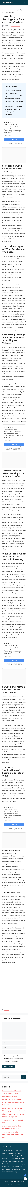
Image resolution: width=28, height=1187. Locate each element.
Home (3, 10)
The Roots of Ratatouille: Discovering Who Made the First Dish (12, 1134)
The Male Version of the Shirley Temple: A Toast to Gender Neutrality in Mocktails (12, 1093)
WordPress (17, 1184)
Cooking (9, 10)
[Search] (23, 1077)
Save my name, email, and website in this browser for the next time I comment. (13, 1058)
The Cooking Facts (19, 1181)
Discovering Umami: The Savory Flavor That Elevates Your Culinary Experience (13, 1102)
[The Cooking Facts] (7, 2)
